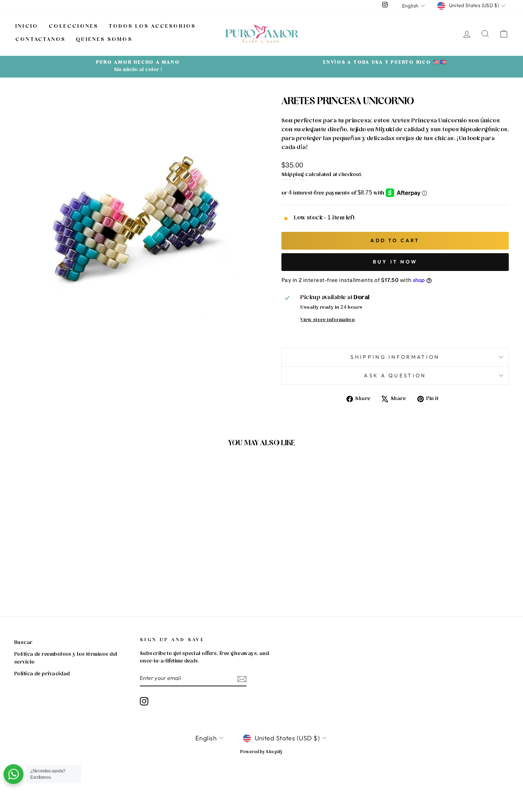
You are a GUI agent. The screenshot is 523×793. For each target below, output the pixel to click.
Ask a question (395, 375)
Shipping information (394, 357)
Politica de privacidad (42, 674)
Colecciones (73, 27)
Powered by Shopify (261, 752)
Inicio (26, 27)
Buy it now (395, 262)
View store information (327, 320)
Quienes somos (104, 40)
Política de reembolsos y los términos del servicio (65, 658)
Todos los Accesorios (152, 27)
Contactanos (40, 40)
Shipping (292, 175)
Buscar (23, 643)
